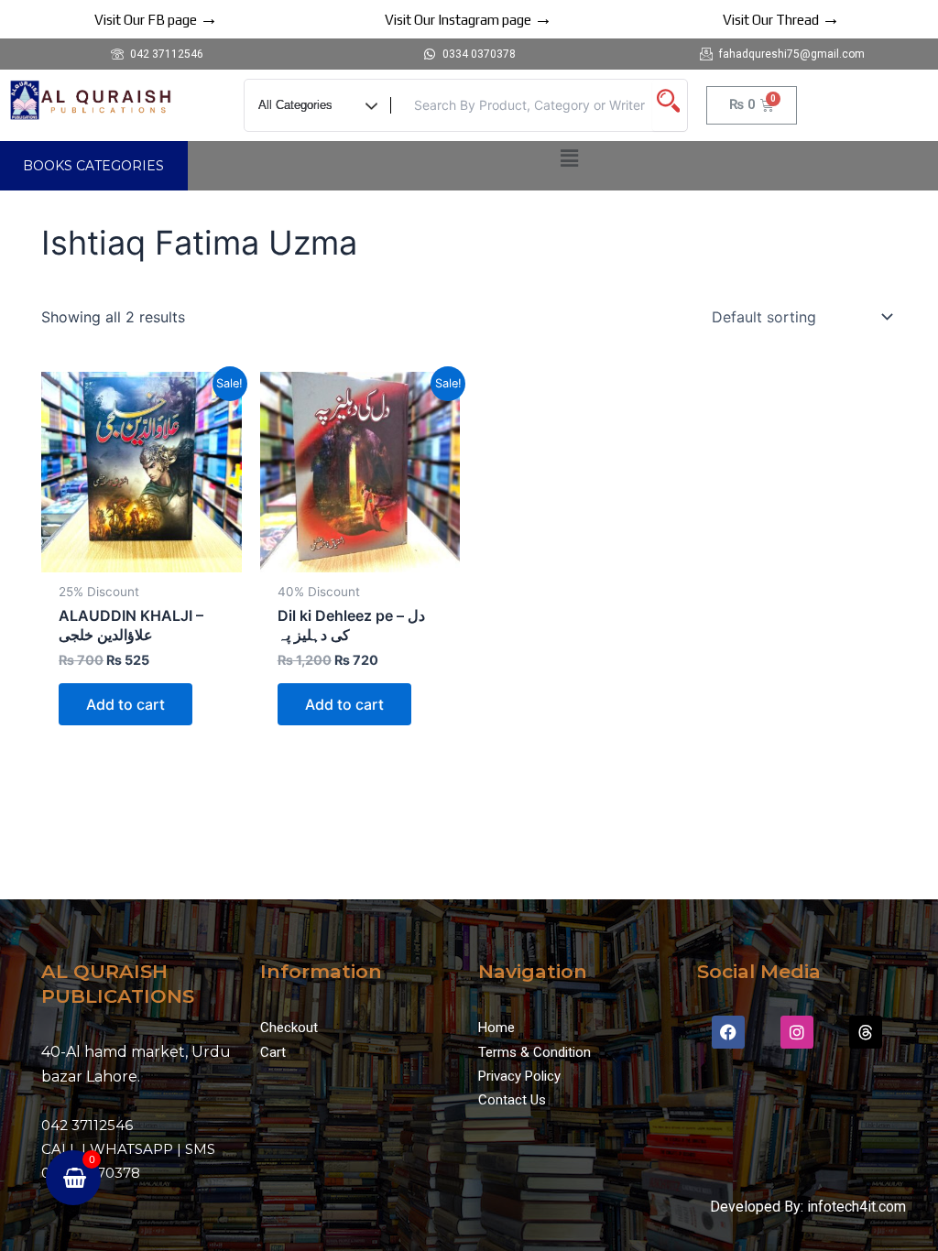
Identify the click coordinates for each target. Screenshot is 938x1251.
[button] (569, 158)
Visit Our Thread (781, 19)
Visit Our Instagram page (468, 19)
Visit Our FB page (156, 19)
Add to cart (125, 704)
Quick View (141, 555)
